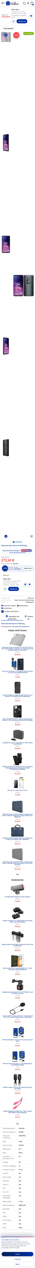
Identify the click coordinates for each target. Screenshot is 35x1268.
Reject (18, 1264)
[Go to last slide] (5, 35)
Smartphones (7, 608)
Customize (17, 1259)
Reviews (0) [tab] (30, 618)
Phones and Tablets (9, 606)
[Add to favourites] (31, 16)
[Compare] (25, 584)
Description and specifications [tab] (13, 618)
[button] (6, 82)
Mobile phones (23, 606)
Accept (17, 1254)
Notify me (22, 21)
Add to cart (28, 568)
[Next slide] (5, 536)
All (17, 874)
